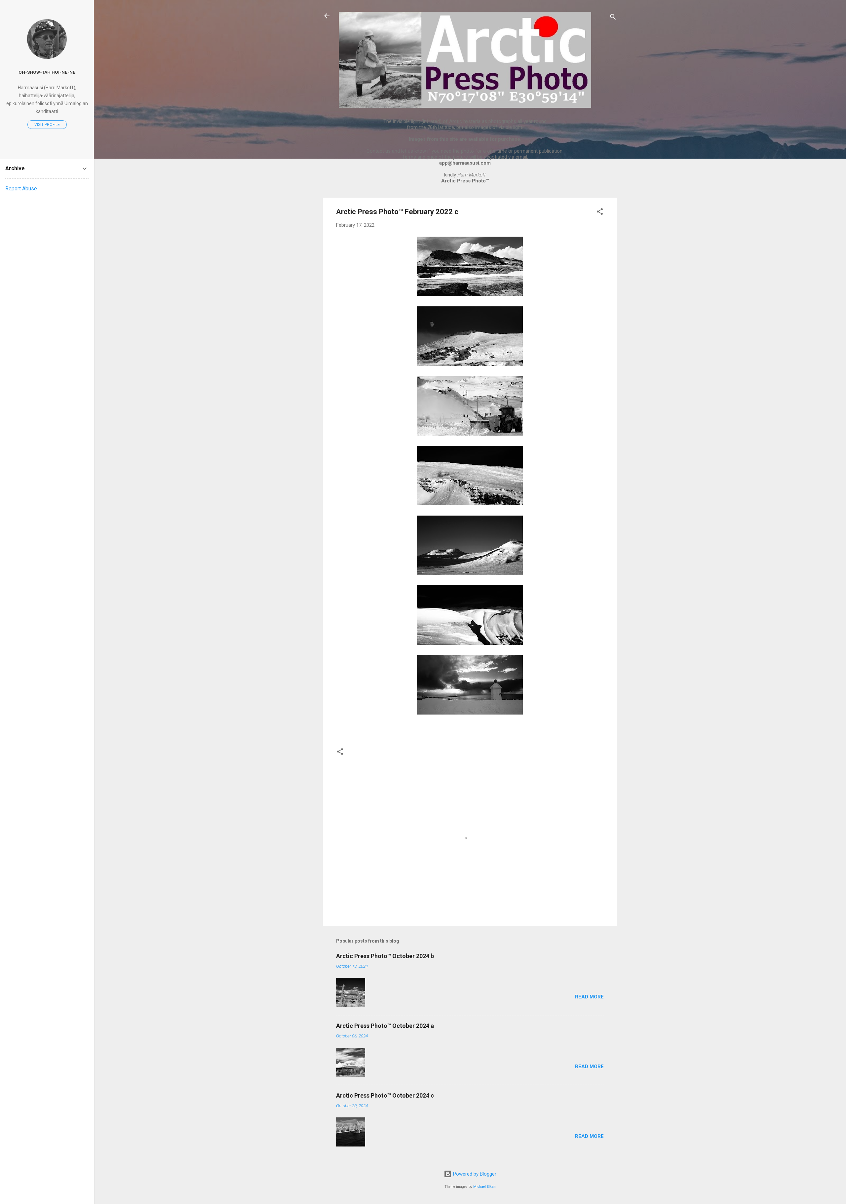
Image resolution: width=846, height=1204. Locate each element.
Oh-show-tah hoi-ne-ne (47, 72)
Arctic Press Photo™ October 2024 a (385, 1025)
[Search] (613, 18)
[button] (600, 213)
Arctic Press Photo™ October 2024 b (385, 955)
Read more (589, 997)
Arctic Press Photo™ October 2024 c (385, 1095)
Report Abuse (21, 188)
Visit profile (47, 124)
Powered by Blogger (474, 1174)
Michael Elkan (484, 1187)
